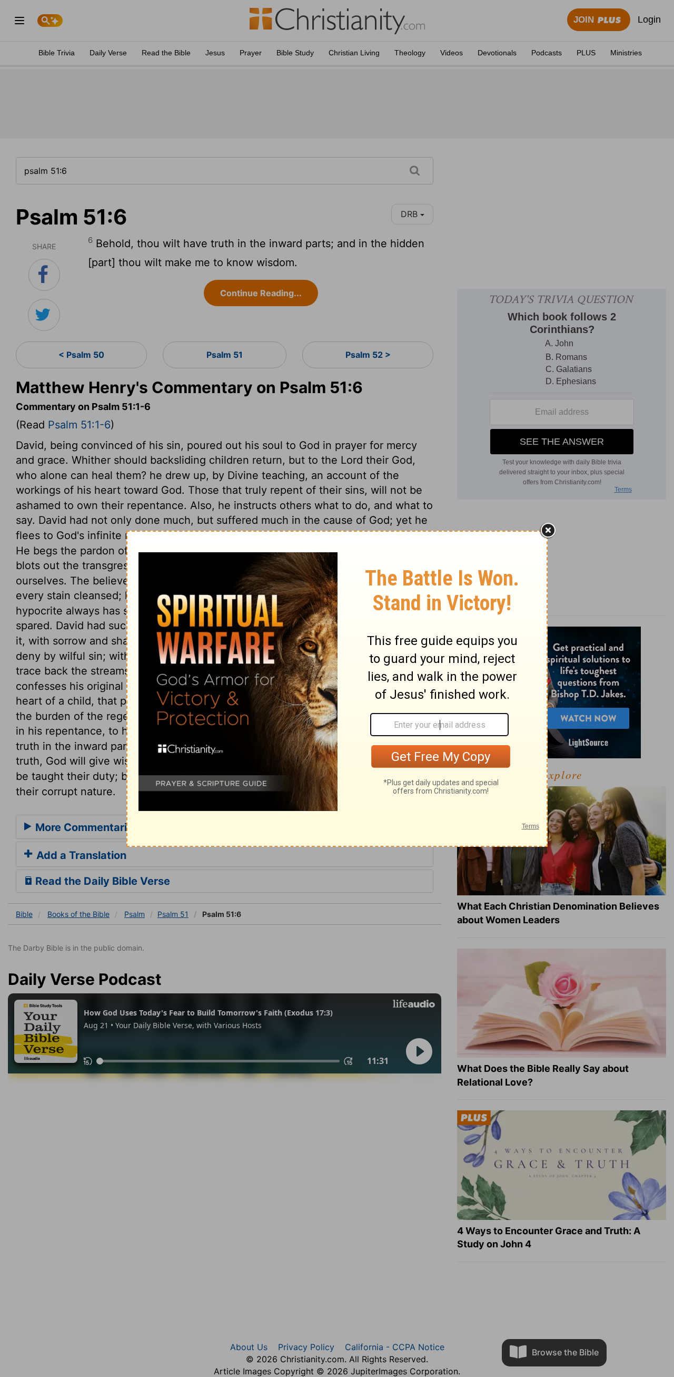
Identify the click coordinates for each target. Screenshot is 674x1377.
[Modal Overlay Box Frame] (337, 689)
